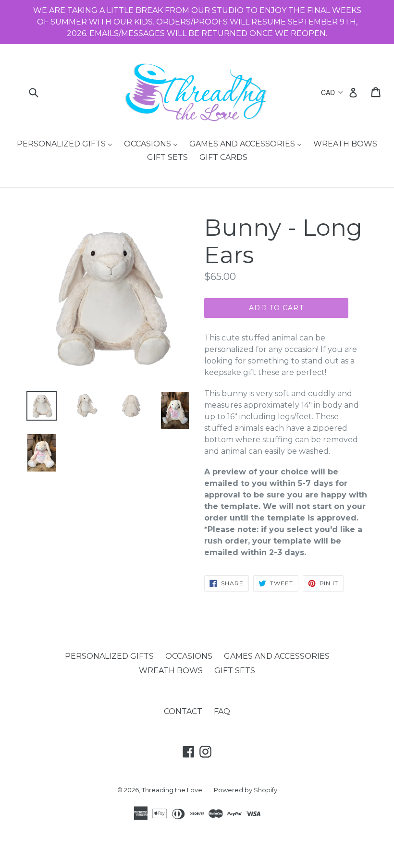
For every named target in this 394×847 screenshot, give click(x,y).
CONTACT (183, 711)
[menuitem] (64, 144)
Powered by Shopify (245, 790)
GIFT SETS (234, 670)
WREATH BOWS (171, 670)
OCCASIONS (188, 656)
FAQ (222, 711)
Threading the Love (172, 790)
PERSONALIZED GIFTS (109, 656)
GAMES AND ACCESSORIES (277, 656)
